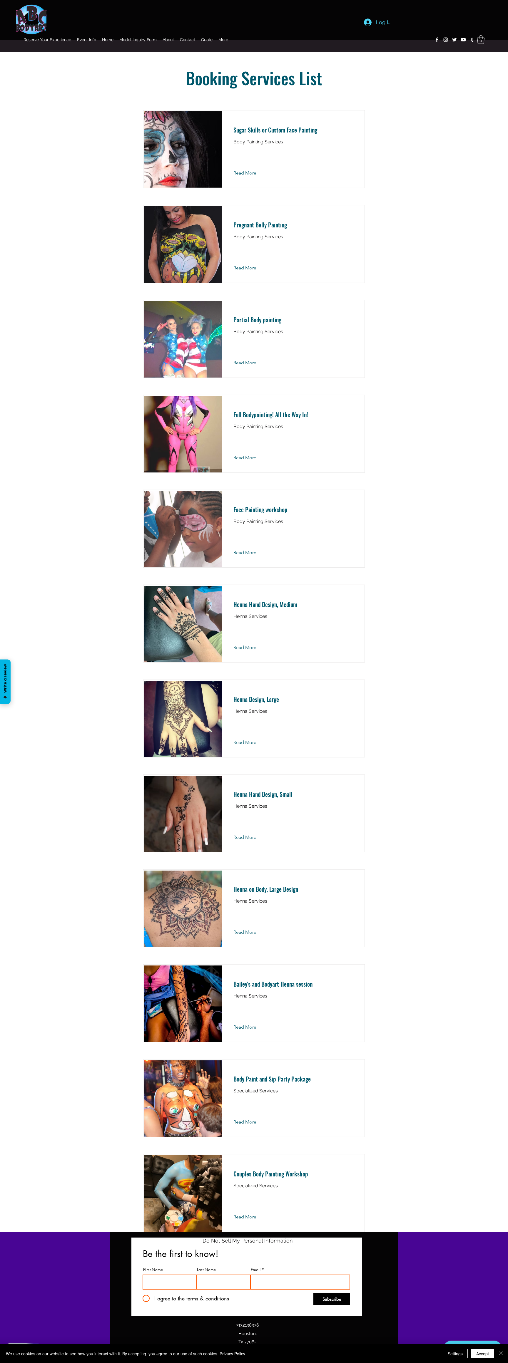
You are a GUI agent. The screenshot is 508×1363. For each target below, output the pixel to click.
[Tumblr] (472, 40)
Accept (482, 1354)
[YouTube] (463, 40)
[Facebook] (437, 40)
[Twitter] (454, 40)
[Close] (500, 1353)
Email (255, 1270)
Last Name (206, 1270)
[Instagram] (446, 40)
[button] (480, 39)
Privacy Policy (232, 1354)
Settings (455, 1354)
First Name (153, 1270)
